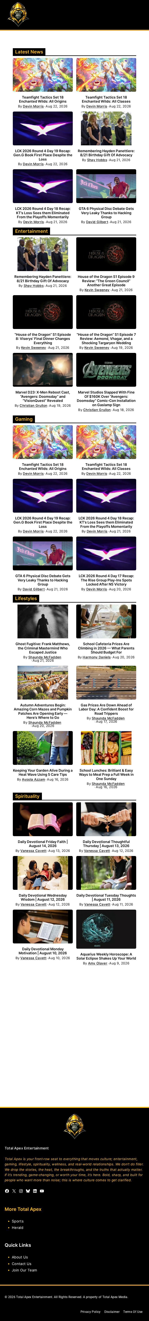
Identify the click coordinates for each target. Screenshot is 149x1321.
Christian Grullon (33, 405)
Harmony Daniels (97, 657)
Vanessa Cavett (33, 850)
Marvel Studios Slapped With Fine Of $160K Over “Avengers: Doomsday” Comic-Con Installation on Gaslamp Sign (106, 398)
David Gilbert (97, 222)
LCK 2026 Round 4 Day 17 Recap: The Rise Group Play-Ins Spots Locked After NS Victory (106, 580)
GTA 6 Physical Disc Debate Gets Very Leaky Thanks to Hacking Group (106, 213)
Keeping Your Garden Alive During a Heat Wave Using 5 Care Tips (43, 772)
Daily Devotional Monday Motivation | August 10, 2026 (43, 951)
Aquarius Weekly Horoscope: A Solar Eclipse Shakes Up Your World (106, 956)
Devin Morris (33, 106)
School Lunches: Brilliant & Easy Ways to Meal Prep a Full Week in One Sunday (106, 774)
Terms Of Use (132, 1312)
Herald (17, 1227)
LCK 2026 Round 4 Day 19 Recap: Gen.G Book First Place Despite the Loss (42, 155)
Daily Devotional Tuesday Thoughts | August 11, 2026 (106, 897)
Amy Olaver (97, 963)
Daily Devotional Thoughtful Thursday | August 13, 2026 (106, 844)
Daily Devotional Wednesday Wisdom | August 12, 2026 (43, 897)
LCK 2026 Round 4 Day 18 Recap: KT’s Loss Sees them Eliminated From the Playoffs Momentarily (42, 213)
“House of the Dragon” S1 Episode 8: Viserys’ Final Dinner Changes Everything (43, 338)
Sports (18, 1221)
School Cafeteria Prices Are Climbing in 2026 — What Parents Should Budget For (106, 648)
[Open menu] (140, 15)
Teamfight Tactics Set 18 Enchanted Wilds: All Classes (106, 99)
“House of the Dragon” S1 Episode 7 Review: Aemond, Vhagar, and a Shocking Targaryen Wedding (106, 338)
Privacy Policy (91, 1312)
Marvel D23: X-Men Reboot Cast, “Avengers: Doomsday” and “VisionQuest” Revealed (43, 396)
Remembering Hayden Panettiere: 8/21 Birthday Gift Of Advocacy (106, 153)
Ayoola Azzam (33, 779)
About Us (20, 1257)
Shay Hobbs (97, 160)
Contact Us (21, 1263)
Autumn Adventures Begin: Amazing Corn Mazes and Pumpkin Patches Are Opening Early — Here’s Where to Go (43, 711)
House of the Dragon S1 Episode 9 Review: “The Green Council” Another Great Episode (106, 281)
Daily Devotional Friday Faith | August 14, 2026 (43, 844)
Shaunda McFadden (44, 657)
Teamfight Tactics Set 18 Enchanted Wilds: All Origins (43, 99)
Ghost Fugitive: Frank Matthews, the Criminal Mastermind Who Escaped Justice (43, 648)
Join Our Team (24, 1270)
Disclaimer (112, 1312)
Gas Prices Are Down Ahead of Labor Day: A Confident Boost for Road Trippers (106, 709)
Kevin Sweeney (97, 290)
